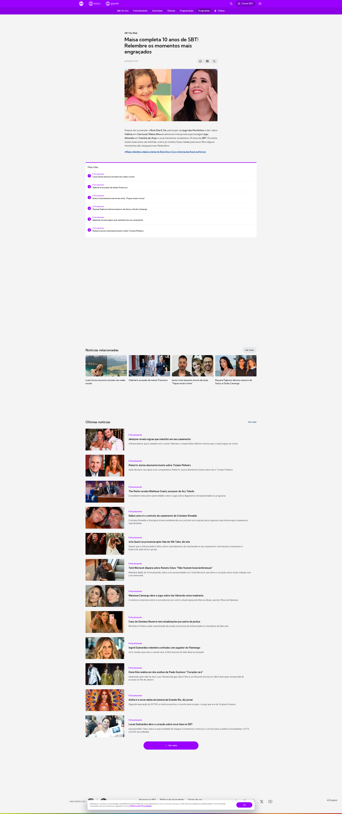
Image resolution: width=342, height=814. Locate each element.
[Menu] (260, 4)
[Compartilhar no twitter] (214, 61)
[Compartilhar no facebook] (207, 61)
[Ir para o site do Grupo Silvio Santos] (83, 801)
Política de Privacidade (141, 806)
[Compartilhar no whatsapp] (200, 61)
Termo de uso (195, 799)
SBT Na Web (131, 33)
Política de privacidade (172, 799)
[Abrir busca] (231, 3)
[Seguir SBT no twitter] (262, 801)
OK (244, 805)
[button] (106, 374)
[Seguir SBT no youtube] (270, 801)
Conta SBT (247, 3)
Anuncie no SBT (147, 799)
